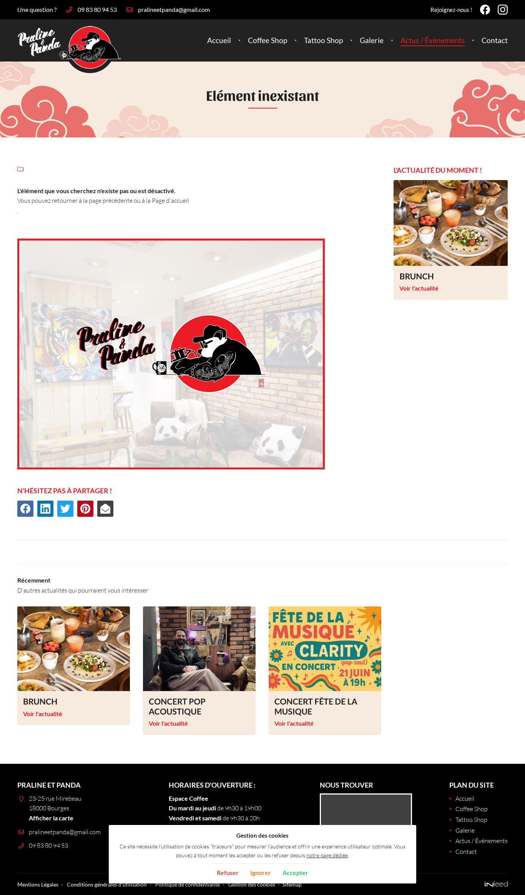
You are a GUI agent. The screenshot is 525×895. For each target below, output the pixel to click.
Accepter (295, 872)
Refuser (228, 872)
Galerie (372, 40)
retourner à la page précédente (92, 200)
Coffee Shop (267, 40)
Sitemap (292, 884)
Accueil (219, 40)
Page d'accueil (170, 200)
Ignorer (260, 872)
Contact (495, 40)
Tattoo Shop (323, 40)
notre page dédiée (327, 855)
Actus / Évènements (432, 40)
